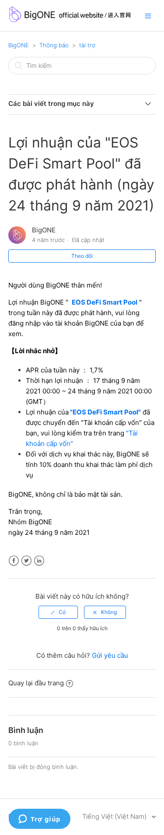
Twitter (26, 560)
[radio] (58, 612)
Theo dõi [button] (82, 256)
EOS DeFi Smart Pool (104, 302)
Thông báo (54, 45)
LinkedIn (39, 560)
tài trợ (87, 45)
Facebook (13, 560)
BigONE (18, 45)
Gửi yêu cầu (110, 655)
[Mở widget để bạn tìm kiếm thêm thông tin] (39, 820)
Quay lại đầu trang (36, 683)
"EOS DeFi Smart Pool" (105, 412)
